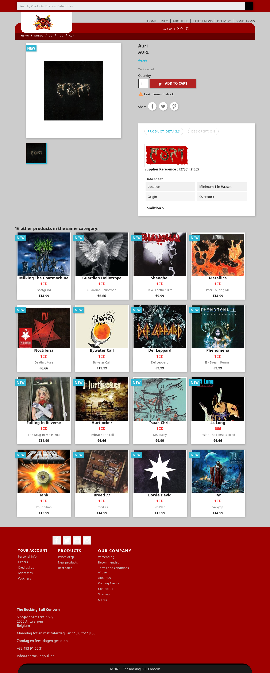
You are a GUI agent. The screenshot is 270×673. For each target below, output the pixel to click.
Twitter (67, 540)
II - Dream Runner (218, 362)
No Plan (159, 507)
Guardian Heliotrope (101, 290)
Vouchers (24, 578)
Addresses (25, 573)
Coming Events (108, 583)
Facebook (57, 540)
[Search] (249, 6)
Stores (102, 600)
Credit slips (26, 567)
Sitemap (104, 594)
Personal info (27, 556)
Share (152, 106)
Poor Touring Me (218, 290)
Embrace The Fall (102, 435)
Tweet (163, 106)
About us (104, 578)
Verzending (106, 557)
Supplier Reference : (161, 169)
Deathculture (44, 362)
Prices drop (66, 557)
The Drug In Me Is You (44, 435)
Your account (32, 550)
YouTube (77, 540)
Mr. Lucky (160, 435)
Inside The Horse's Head (217, 435)
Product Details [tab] (164, 131)
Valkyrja (217, 507)
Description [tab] (203, 131)
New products (68, 562)
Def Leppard (160, 362)
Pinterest (174, 106)
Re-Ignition (44, 507)
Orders (23, 562)
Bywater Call (102, 362)
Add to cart (172, 83)
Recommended (108, 562)
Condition (152, 208)
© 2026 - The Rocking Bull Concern (135, 669)
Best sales (65, 568)
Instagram (87, 540)
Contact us (105, 589)
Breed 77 (102, 507)
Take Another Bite (159, 290)
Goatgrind (44, 290)
